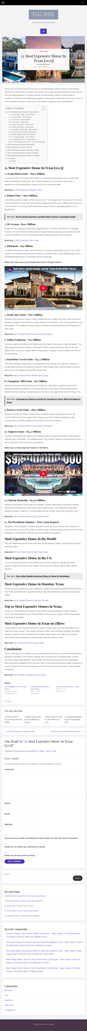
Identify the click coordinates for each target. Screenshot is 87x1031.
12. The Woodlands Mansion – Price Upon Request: (28, 142)
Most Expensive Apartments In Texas (65, 731)
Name (8, 803)
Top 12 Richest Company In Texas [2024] (30, 675)
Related (13, 161)
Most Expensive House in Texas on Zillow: (23, 155)
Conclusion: (11, 158)
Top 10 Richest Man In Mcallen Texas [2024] (31, 375)
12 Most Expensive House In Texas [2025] (22, 112)
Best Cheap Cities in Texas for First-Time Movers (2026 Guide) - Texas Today (38, 959)
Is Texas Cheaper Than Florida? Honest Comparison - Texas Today (34, 933)
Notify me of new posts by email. (20, 855)
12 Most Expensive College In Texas (28, 190)
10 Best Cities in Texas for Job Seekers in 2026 (53, 719)
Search (7, 874)
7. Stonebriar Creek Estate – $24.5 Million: (24, 129)
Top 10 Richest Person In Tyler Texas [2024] (31, 552)
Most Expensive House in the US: (20, 147)
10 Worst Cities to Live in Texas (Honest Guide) (13, 719)
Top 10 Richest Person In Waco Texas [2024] (31, 516)
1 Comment (8, 701)
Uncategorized (10, 1010)
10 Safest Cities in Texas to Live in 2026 (19, 906)
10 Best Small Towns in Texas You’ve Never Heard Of (24, 901)
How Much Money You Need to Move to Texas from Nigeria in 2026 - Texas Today (40, 942)
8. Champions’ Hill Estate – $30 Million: (24, 132)
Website (8, 824)
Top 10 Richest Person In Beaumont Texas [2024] (33, 334)
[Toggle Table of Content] (42, 109)
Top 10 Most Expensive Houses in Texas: (22, 153)
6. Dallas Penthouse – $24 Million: (22, 127)
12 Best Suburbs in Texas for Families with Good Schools (25, 896)
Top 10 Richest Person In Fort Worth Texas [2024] (33, 426)
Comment (10, 769)
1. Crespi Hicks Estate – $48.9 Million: (23, 114)
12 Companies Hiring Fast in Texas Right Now (73, 719)
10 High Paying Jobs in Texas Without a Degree (33, 719)
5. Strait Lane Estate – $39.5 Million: (22, 124)
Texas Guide (43, 51)
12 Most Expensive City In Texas (26, 240)
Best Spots (8, 990)
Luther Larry (50, 67)
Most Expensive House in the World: (21, 144)
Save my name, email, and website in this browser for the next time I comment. (41, 838)
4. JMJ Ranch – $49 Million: (20, 122)
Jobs (6, 995)
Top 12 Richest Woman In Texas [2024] (29, 643)
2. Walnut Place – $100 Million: (21, 117)
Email (8, 814)
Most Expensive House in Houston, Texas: (23, 150)
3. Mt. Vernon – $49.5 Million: (20, 119)
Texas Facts (9, 1000)
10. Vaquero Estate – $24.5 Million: (23, 137)
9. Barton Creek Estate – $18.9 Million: (23, 134)
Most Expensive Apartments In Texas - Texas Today (34, 751)
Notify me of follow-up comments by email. (25, 847)
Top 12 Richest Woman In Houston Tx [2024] (31, 600)
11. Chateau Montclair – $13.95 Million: (24, 139)
